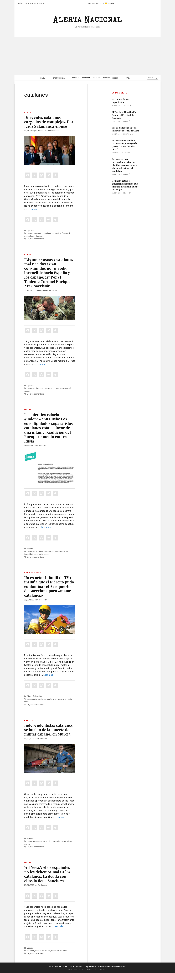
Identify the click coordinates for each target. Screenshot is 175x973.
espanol (46, 841)
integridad (28, 554)
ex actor (68, 699)
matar (26, 702)
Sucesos (106, 78)
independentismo (60, 551)
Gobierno (39, 236)
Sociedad (76, 78)
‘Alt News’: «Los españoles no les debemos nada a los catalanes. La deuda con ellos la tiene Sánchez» (47, 874)
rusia (46, 554)
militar (69, 841)
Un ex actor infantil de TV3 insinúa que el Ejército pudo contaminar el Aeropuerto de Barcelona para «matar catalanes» (49, 586)
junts (36, 554)
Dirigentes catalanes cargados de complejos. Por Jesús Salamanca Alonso (48, 122)
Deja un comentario (35, 239)
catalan (30, 233)
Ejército (30, 838)
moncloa (55, 950)
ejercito (61, 699)
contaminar (52, 699)
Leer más (33, 209)
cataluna (47, 233)
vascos (27, 391)
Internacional (59, 78)
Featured (66, 233)
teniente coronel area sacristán (58, 388)
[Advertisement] (87, 56)
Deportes (96, 78)
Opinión (115, 78)
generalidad (29, 236)
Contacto (103, 969)
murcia (27, 844)
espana (39, 551)
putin (41, 554)
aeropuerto (32, 699)
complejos (56, 233)
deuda (47, 950)
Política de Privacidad (88, 969)
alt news (30, 950)
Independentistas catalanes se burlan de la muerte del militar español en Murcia (48, 730)
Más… (128, 78)
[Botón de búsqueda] (156, 77)
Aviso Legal (73, 969)
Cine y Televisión (34, 696)
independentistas (58, 841)
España (42, 78)
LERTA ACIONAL (87, 20)
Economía (86, 78)
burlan (29, 841)
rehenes (63, 950)
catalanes (38, 233)
